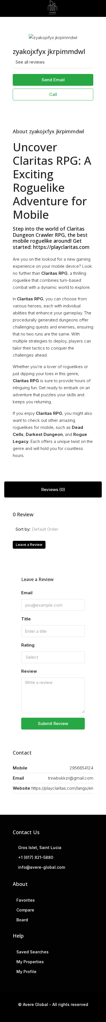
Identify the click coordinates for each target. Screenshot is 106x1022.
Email (27, 592)
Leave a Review (29, 544)
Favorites (25, 900)
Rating (27, 645)
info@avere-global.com (41, 867)
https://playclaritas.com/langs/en (62, 788)
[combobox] (60, 529)
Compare (25, 910)
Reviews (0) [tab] (53, 489)
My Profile (26, 971)
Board (22, 919)
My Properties (30, 961)
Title (26, 619)
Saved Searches (32, 951)
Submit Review (53, 723)
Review (29, 671)
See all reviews (30, 62)
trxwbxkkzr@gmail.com (70, 778)
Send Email (53, 79)
